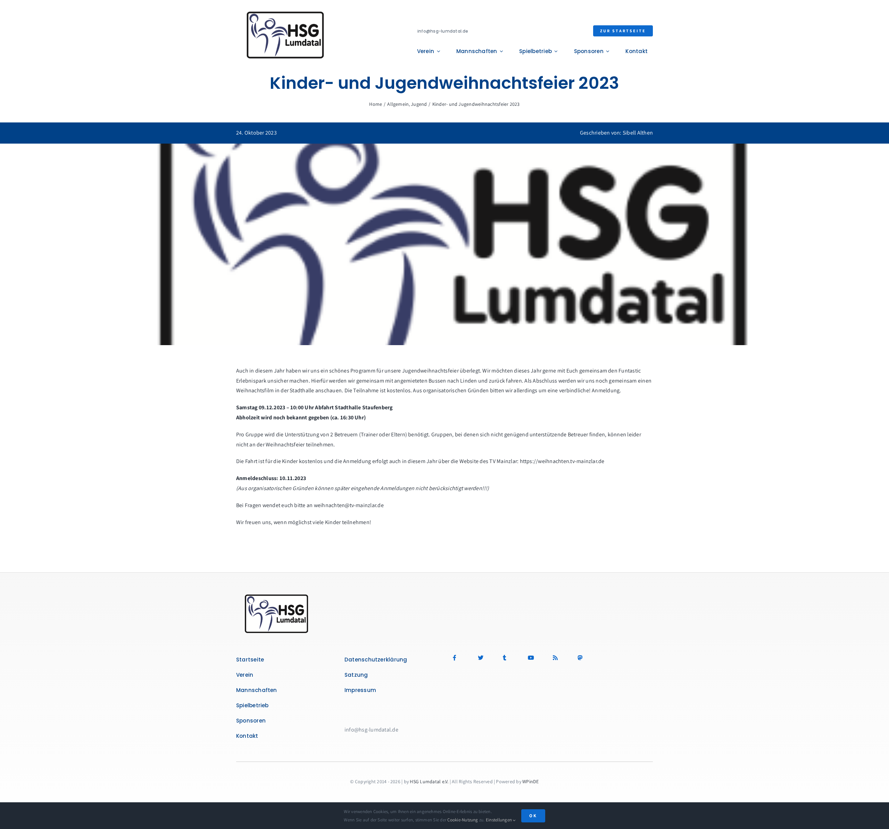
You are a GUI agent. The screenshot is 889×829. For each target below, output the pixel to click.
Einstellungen (499, 820)
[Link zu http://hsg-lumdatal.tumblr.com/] (510, 657)
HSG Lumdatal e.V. (429, 781)
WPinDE (530, 781)
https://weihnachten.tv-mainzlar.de (562, 461)
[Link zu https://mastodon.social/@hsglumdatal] (607, 657)
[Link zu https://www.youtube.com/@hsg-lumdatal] (535, 657)
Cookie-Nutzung (462, 820)
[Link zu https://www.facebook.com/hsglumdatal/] (460, 657)
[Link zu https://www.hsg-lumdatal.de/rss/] (560, 657)
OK (533, 816)
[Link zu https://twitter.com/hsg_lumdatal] (485, 657)
